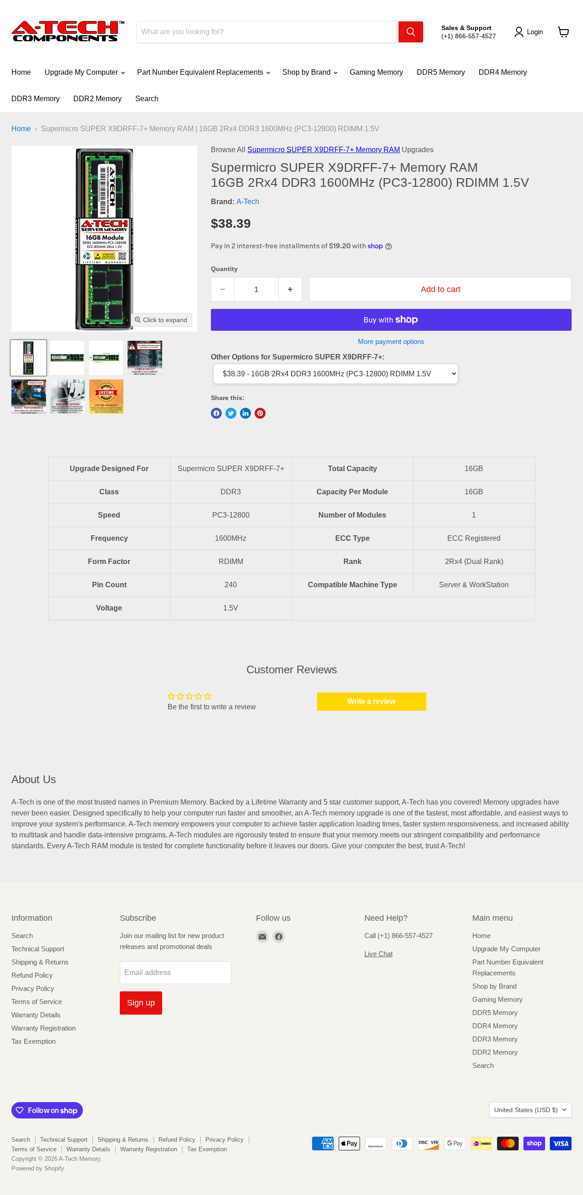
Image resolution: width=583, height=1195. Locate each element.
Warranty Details (36, 1015)
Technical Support (37, 949)
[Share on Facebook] (216, 413)
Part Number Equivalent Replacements (201, 72)
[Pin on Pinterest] (260, 413)
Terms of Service (36, 1001)
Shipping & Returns (40, 962)
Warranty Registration (43, 1028)
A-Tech (247, 201)
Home (21, 72)
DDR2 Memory (97, 99)
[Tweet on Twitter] (230, 413)
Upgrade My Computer (82, 72)
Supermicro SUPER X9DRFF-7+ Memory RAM (323, 150)
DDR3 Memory (35, 99)
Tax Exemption (33, 1041)
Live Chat (378, 954)
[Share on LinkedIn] (245, 413)
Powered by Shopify (37, 1168)
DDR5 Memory (441, 72)
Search (147, 99)
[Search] (411, 31)
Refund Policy (32, 975)
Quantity (224, 268)
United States (526, 1109)
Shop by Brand (307, 72)
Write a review (371, 701)
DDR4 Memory (503, 72)
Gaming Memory (376, 72)
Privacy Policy (32, 988)
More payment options (391, 341)
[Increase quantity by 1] (290, 289)
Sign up (141, 1002)
